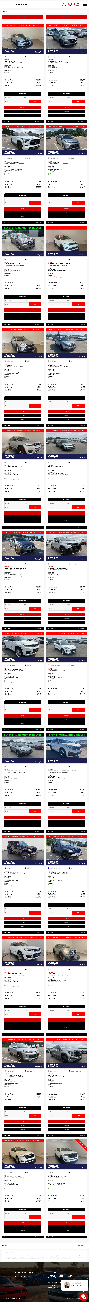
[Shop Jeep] (6, 4)
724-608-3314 (38, 121)
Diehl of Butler (7, 121)
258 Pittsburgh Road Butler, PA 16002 (70, 5)
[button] (42, 38)
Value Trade (23, 115)
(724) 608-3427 (70, 4)
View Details (23, 111)
